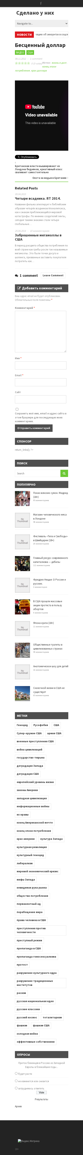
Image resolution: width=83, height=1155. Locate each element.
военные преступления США (35, 741)
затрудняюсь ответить (31, 1088)
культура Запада (51, 839)
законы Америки (27, 790)
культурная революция (32, 847)
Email (19, 375)
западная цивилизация (32, 798)
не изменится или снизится (33, 1081)
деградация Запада (30, 766)
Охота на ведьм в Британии (49, 178)
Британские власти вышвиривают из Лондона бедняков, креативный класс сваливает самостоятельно (38, 169)
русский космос (27, 1017)
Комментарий (25, 308)
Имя (18, 358)
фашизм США (41, 1025)
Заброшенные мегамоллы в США (38, 237)
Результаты (41, 1099)
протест (22, 964)
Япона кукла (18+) (43, 623)
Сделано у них (35, 12)
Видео (20, 52)
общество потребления (32, 896)
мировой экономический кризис (37, 871)
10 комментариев (39, 231)
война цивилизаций (29, 749)
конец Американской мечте (35, 822)
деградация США (28, 774)
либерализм (25, 863)
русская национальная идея (35, 1001)
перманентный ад (29, 904)
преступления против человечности (31, 930)
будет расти (25, 1074)
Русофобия (40, 725)
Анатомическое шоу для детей (50, 666)
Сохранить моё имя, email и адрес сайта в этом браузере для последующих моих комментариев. (40, 417)
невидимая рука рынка (32, 887)
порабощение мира (30, 912)
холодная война (27, 1033)
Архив (18, 1106)
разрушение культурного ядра (37, 973)
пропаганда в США (29, 948)
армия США (54, 733)
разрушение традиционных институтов (35, 983)
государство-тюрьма (31, 757)
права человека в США (31, 920)
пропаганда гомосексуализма (36, 956)
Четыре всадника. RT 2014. (38, 198)
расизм (21, 993)
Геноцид (22, 725)
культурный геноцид (30, 855)
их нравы (23, 814)
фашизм (22, 1025)
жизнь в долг (59, 62)
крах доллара (39, 70)
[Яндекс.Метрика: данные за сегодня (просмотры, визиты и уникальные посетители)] (28, 1141)
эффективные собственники (36, 1041)
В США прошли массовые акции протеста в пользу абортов (47, 605)
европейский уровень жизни (35, 782)
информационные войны (33, 806)
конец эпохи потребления (34, 831)
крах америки (26, 839)
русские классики (28, 1009)
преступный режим (29, 940)
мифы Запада (26, 879)
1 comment (36, 58)
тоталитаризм (52, 1017)
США (30, 52)
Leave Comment (53, 275)
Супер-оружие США (29, 733)
